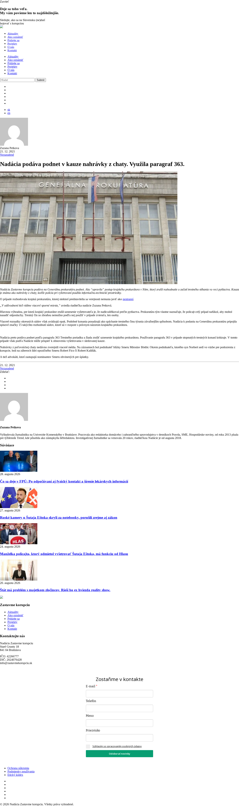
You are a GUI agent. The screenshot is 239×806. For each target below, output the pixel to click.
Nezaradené (7, 154)
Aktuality (12, 33)
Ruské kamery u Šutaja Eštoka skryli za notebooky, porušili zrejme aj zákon (58, 517)
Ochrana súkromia (18, 768)
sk (8, 109)
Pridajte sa (13, 40)
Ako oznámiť (15, 36)
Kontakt (12, 50)
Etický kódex (15, 774)
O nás (10, 46)
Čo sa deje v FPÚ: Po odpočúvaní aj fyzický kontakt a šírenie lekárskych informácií (64, 481)
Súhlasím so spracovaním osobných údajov (117, 746)
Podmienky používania (21, 771)
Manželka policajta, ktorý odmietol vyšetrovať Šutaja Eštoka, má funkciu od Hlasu (64, 554)
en (8, 113)
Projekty (12, 43)
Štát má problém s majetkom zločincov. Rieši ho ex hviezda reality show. (55, 590)
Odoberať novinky (119, 753)
